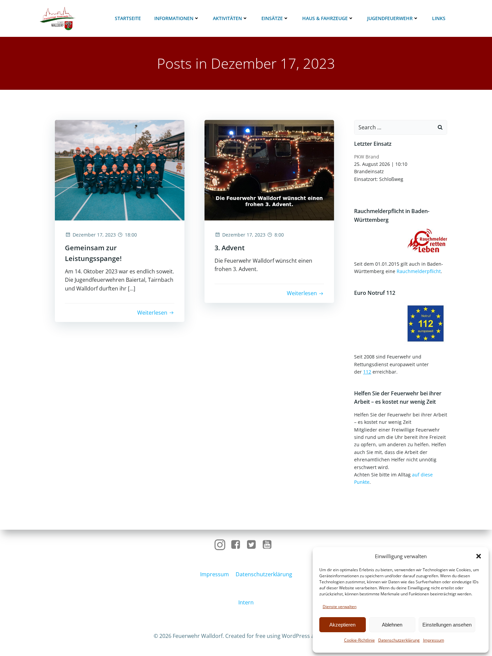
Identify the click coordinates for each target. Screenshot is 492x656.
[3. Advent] (269, 169)
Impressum (433, 640)
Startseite (128, 18)
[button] (478, 556)
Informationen (173, 18)
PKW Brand (366, 156)
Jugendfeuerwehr (390, 18)
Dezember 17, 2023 (94, 235)
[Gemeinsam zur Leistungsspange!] (119, 169)
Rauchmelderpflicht (419, 271)
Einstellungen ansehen (447, 625)
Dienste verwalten (339, 606)
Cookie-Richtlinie (359, 640)
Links (438, 18)
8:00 (279, 235)
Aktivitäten (227, 18)
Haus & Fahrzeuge (325, 18)
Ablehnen (392, 625)
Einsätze (272, 18)
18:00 (131, 235)
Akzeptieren (342, 625)
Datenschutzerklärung (399, 640)
